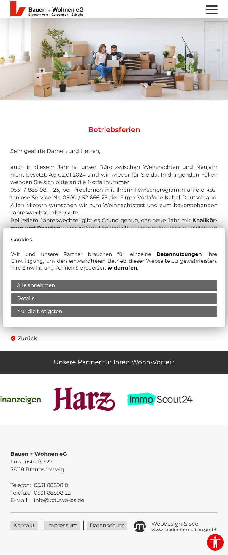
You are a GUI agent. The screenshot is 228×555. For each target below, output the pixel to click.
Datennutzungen (179, 254)
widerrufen (122, 268)
